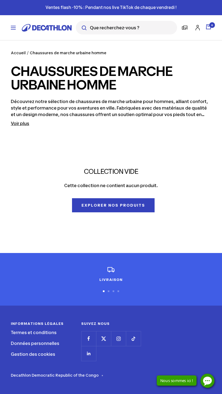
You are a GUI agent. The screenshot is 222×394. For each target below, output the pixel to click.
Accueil (18, 52)
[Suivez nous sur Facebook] (88, 338)
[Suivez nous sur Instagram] (118, 338)
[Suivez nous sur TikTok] (133, 338)
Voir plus (20, 123)
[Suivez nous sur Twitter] (103, 338)
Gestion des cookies (33, 354)
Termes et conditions (34, 332)
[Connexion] (196, 26)
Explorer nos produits (113, 205)
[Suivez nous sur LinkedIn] (88, 353)
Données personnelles (35, 343)
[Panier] (208, 26)
